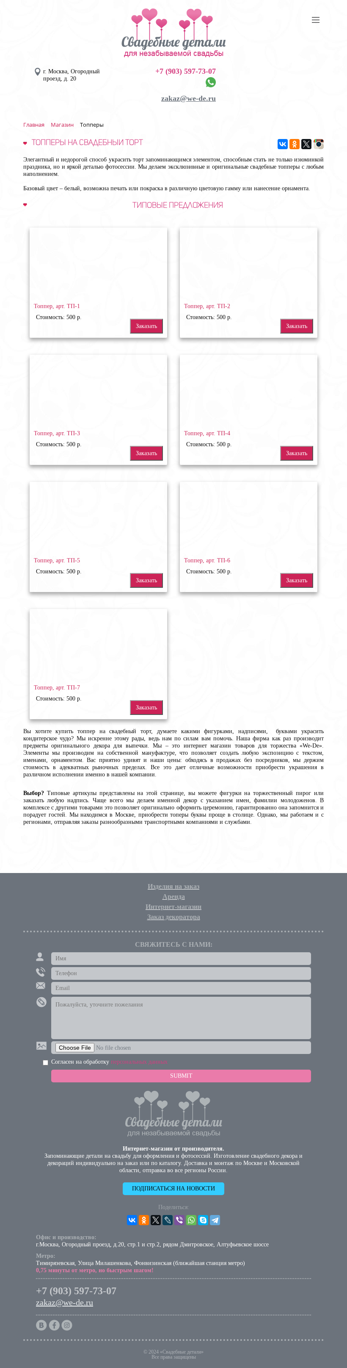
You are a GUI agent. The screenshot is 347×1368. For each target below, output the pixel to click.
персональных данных (139, 1062)
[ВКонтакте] (283, 144)
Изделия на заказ (173, 886)
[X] (306, 144)
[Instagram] (319, 144)
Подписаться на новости (173, 1188)
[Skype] (203, 1220)
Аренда (173, 896)
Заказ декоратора (173, 916)
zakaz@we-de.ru (188, 98)
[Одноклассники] (294, 144)
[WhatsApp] (191, 1220)
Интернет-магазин (173, 906)
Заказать (146, 326)
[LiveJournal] (167, 1220)
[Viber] (179, 1220)
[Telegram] (215, 1220)
